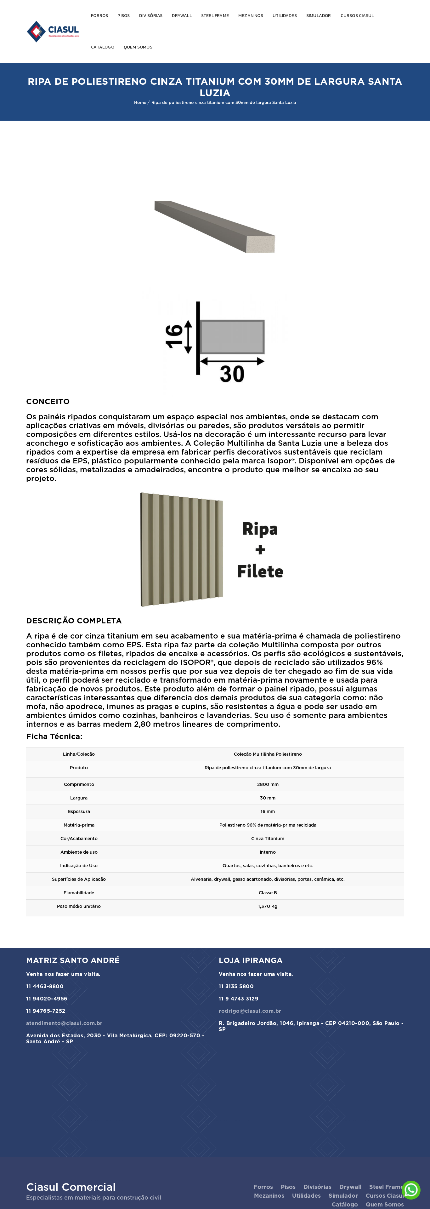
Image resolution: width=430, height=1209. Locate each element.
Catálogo (102, 47)
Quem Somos (138, 47)
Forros (99, 15)
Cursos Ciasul (357, 15)
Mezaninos (250, 15)
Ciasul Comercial (71, 1186)
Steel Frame (215, 15)
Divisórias (150, 15)
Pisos (123, 15)
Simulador (318, 15)
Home (140, 102)
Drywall (181, 15)
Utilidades (285, 15)
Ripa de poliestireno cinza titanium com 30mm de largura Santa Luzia (223, 102)
